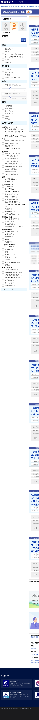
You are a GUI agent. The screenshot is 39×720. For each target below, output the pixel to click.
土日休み (9, 186)
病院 (7, 51)
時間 (22, 29)
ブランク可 (9, 283)
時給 (13, 94)
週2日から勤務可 (11, 197)
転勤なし (9, 209)
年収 (13, 85)
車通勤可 (9, 181)
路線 (14, 29)
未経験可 (9, 242)
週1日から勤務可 (11, 194)
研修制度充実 (10, 224)
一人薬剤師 (9, 246)
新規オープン (10, 211)
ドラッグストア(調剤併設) (14, 54)
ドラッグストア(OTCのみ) (14, 57)
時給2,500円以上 (11, 143)
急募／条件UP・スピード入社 (15, 136)
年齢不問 (9, 236)
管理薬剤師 (9, 108)
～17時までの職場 (11, 158)
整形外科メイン (11, 257)
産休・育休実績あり (12, 219)
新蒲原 (33, 637)
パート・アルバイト (12, 77)
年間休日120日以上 (12, 191)
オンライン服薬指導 (12, 262)
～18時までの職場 (11, 161)
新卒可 (8, 239)
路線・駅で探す (20, 6)
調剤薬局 (9, 49)
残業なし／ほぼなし (12, 153)
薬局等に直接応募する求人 (14, 129)
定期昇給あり (10, 146)
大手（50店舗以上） (12, 214)
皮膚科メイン (10, 254)
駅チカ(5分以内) (11, 179)
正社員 (8, 69)
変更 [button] (23, 40)
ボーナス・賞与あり (12, 148)
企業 (7, 59)
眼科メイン (9, 252)
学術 (7, 116)
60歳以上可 (9, 234)
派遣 (7, 75)
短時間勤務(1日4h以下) (13, 164)
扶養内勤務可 (10, 285)
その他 (8, 62)
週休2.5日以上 (10, 189)
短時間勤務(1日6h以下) (13, 166)
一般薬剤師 (9, 106)
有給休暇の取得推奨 (12, 202)
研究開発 (9, 111)
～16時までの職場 (11, 156)
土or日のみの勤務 (11, 174)
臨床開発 (9, 114)
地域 (6, 29)
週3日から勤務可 (11, 199)
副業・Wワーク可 (11, 231)
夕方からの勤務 (11, 169)
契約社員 (9, 72)
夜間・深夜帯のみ (11, 171)
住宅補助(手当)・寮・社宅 (14, 227)
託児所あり (9, 221)
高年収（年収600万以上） (14, 141)
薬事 (7, 119)
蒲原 (37, 637)
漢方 (7, 260)
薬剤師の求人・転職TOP (7, 6)
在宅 (7, 265)
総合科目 (9, 249)
